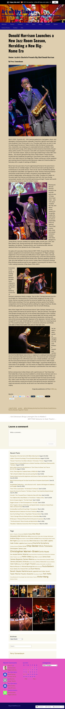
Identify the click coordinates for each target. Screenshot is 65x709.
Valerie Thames (33, 577)
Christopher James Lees (18, 548)
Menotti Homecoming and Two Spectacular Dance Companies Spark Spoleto (29, 480)
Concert (48, 24)
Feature (15, 28)
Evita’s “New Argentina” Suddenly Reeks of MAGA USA (24, 471)
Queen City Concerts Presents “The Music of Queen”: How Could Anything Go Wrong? (31, 491)
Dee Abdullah (13, 554)
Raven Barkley (14, 569)
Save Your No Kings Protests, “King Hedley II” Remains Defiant (25, 514)
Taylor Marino (15, 574)
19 (26, 674)
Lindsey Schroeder (40, 564)
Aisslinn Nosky (27, 534)
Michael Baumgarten (28, 566)
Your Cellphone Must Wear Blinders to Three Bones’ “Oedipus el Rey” (27, 497)
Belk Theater (52, 538)
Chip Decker (33, 546)
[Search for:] (62, 24)
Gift (55, 2)
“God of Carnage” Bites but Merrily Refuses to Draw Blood (24, 516)
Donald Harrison (52, 408)
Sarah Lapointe (33, 571)
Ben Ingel (13, 541)
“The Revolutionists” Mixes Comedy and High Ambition (24, 521)
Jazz (27, 24)
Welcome (4, 24)
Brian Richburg (28, 408)
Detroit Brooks (44, 408)
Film (22, 28)
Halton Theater (13, 556)
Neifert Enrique (38, 566)
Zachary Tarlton (13, 579)
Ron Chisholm (21, 569)
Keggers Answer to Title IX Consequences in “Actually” (24, 502)
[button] (14, 591)
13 (28, 672)
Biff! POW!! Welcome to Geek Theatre (42, 419)
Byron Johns (40, 540)
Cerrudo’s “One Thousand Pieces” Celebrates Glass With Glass (25, 495)
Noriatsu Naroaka (13, 410)
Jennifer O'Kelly (50, 559)
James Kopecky (16, 559)
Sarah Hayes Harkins (19, 571)
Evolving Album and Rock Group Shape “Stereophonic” (24, 509)
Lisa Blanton (48, 564)
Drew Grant (31, 554)
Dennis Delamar (22, 554)
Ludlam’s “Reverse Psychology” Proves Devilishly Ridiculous (25, 458)
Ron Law (28, 569)
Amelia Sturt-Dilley (36, 536)
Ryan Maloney (35, 569)
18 (23, 674)
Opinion (56, 24)
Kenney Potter (21, 564)
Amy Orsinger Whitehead (47, 536)
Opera (33, 24)
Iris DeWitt (39, 556)
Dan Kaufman (36, 408)
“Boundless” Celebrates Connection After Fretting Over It (25, 523)
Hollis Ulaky (26, 557)
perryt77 (10, 665)
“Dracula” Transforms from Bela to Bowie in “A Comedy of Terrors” (27, 461)
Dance (40, 24)
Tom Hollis (47, 574)
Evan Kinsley (45, 554)
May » (34, 679)
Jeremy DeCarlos (16, 562)
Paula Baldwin (48, 566)
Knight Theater (30, 564)
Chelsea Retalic (22, 546)
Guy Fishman (51, 554)
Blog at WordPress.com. (15, 705)
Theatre (12, 24)
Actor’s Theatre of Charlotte (16, 534)
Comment (50, 443)
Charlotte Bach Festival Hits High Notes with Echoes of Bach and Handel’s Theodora (31, 476)
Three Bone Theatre (38, 574)
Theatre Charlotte (27, 574)
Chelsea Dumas (14, 546)
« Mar (25, 679)
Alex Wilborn (28, 536)
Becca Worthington (44, 538)
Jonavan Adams (50, 561)
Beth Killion (26, 540)
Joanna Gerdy (32, 561)
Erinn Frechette (38, 554)
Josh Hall (13, 564)
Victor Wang (42, 577)
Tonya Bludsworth (14, 577)
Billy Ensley (33, 540)
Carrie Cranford (28, 543)
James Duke (46, 557)
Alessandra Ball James (17, 536)
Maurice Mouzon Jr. (16, 566)
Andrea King (14, 538)
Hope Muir (34, 557)
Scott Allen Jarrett (44, 571)
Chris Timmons (45, 546)
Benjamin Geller (20, 540)
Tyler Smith (27, 577)
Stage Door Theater (23, 410)
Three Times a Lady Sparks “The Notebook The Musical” (24, 488)
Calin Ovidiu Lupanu (17, 543)
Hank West (19, 556)
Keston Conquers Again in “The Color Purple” (21, 500)
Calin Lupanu (48, 541)
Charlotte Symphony (41, 543)
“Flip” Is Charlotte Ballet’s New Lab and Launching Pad (23, 474)
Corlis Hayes (44, 552)
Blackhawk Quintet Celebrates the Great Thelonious (23, 511)
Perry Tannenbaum (17, 653)
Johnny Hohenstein (41, 561)
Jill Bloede (25, 561)
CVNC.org (53, 389)
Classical (20, 24)
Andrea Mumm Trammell (24, 538)
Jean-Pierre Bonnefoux (40, 559)
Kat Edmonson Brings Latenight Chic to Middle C (27, 417)
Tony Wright (21, 577)
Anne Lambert (34, 538)
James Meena (28, 559)
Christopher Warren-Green (24, 551)
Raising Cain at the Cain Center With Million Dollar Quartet (24, 456)
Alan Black (36, 534)
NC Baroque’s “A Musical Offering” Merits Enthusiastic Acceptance (27, 519)
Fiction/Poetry (6, 28)
